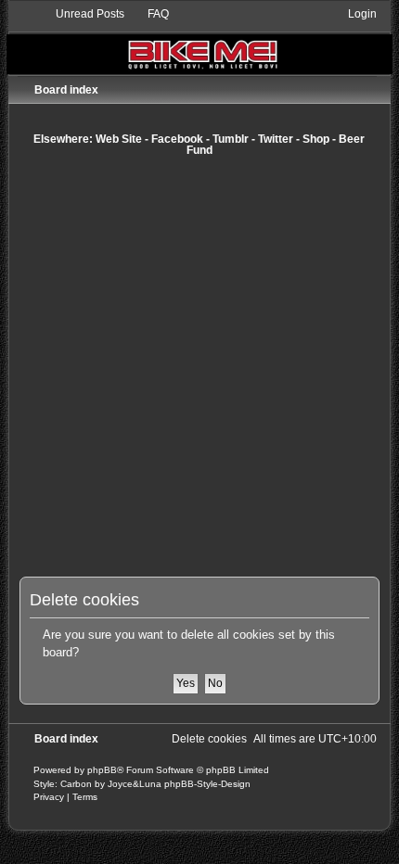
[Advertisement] (199, 366)
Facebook (177, 139)
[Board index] (199, 40)
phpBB (102, 770)
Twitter (275, 139)
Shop (315, 139)
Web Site (119, 139)
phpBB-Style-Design (207, 784)
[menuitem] (81, 13)
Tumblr (230, 139)
